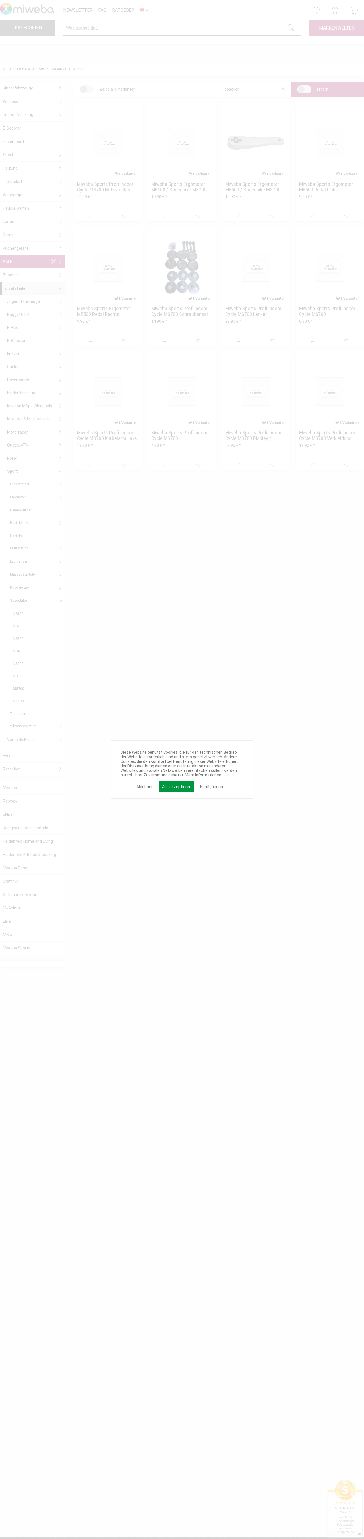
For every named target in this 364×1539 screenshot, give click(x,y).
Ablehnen (145, 786)
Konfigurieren (212, 786)
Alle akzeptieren (176, 786)
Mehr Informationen (203, 775)
